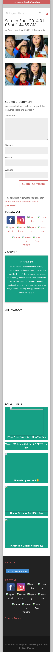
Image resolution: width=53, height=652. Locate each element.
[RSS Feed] (37, 240)
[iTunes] (42, 220)
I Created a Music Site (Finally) (26, 545)
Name (9, 145)
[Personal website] (26, 240)
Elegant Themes (27, 644)
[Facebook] (10, 220)
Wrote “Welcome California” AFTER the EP (26, 446)
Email (8, 157)
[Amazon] (42, 230)
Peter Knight (13, 30)
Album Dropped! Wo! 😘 (26, 480)
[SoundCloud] (21, 230)
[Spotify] (31, 230)
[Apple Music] (10, 230)
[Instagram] (21, 220)
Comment (11, 115)
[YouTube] (31, 220)
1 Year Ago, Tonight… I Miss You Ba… (26, 437)
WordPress (28, 648)
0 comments (39, 30)
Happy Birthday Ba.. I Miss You (26, 513)
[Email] (16, 240)
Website (9, 169)
